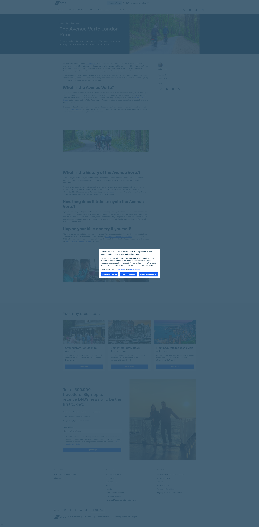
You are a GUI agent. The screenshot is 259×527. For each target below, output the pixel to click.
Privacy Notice (134, 269)
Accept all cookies (109, 274)
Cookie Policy (120, 269)
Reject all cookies (128, 274)
